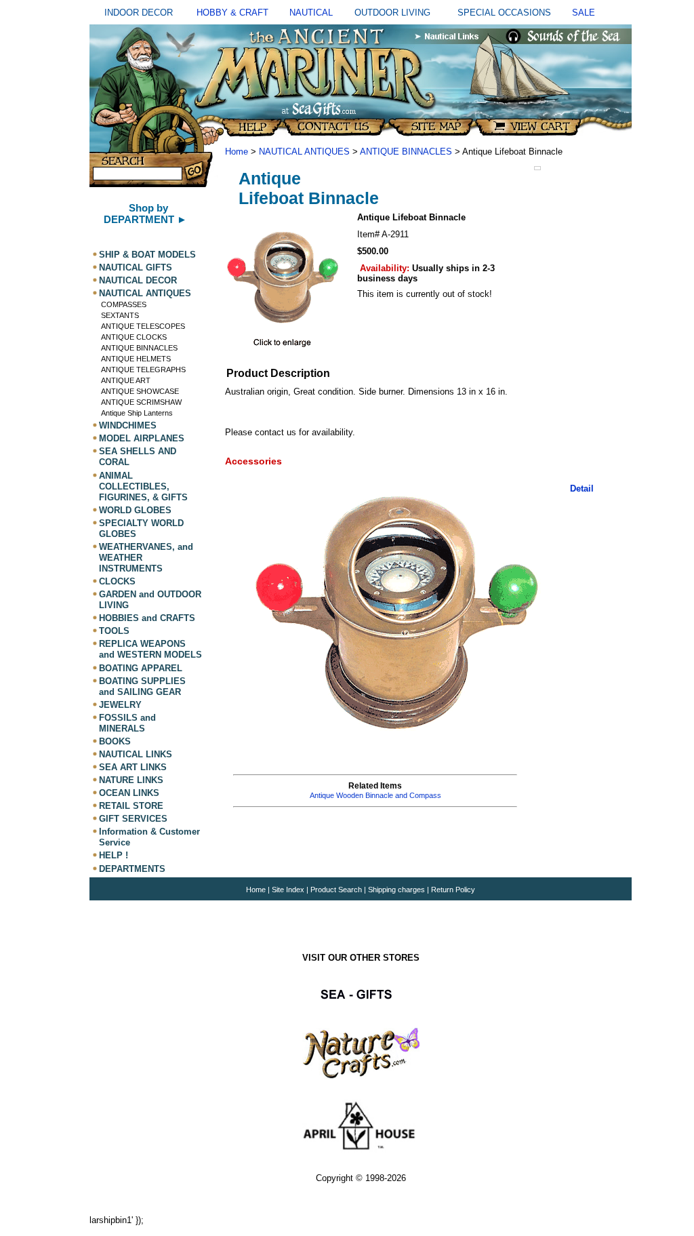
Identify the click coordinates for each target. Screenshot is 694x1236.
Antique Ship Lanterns (137, 413)
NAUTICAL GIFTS (135, 267)
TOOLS (114, 631)
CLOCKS (117, 581)
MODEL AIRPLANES (141, 438)
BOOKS (115, 741)
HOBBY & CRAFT (232, 12)
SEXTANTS (120, 315)
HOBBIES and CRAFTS (147, 618)
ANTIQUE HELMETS (136, 359)
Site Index (288, 889)
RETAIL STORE (131, 806)
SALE (583, 12)
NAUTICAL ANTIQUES (145, 293)
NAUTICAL (311, 12)
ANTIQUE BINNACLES (139, 348)
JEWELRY (120, 705)
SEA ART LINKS (133, 767)
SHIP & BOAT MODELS (147, 255)
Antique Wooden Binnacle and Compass (375, 795)
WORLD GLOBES (135, 510)
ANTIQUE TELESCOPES (143, 326)
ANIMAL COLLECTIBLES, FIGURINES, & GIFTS (143, 486)
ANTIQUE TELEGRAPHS (143, 369)
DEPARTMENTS (132, 869)
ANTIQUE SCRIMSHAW (141, 402)
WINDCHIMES (128, 425)
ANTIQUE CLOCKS (134, 337)
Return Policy (453, 889)
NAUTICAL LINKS (135, 754)
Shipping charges (397, 889)
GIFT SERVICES (133, 819)
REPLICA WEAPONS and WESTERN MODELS (150, 649)
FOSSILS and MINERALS (127, 723)
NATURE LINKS (131, 780)
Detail (582, 488)
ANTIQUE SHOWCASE (140, 391)
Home (236, 151)
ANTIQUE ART (125, 380)
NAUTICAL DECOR (138, 280)
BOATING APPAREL (140, 668)
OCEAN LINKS (129, 793)
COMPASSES (123, 304)
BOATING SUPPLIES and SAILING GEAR (142, 686)
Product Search (336, 889)
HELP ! (113, 856)
